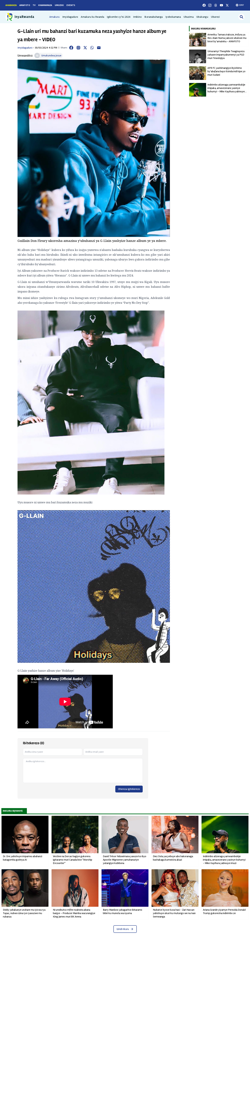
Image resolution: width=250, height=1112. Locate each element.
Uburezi (215, 17)
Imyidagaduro (70, 17)
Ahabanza (11, 5)
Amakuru (54, 17)
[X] (227, 5)
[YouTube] (221, 5)
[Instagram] (210, 5)
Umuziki (59, 5)
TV (34, 5)
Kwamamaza (45, 5)
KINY (241, 5)
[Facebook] (204, 5)
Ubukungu (202, 17)
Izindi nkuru (122, 929)
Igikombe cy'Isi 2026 (118, 17)
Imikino (137, 17)
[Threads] (215, 5)
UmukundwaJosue (51, 55)
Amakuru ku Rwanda (92, 17)
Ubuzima (189, 17)
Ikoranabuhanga (153, 17)
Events (70, 5)
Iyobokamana (173, 17)
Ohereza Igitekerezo (129, 789)
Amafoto (24, 5)
